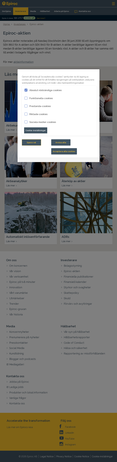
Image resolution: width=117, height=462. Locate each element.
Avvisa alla (61, 142)
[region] (58, 115)
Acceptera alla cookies (64, 151)
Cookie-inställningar (36, 130)
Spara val (31, 142)
